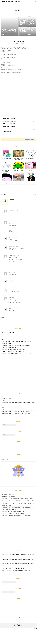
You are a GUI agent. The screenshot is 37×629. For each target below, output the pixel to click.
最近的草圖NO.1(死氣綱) (18, 41)
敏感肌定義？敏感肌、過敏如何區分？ (30, 139)
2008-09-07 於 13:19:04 (15, 280)
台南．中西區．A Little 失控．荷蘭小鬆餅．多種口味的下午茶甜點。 (13, 349)
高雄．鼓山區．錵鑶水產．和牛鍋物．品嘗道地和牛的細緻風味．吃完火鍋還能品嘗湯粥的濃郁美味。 (18, 339)
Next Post (32, 194)
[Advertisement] (18, 83)
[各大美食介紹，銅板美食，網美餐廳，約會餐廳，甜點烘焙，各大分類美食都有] (18, 153)
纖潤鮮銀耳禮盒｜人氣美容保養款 (9, 118)
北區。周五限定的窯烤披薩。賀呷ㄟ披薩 (9, 347)
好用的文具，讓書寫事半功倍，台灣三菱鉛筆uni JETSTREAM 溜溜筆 (14, 413)
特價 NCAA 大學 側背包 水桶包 (9, 123)
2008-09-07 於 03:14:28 (14, 272)
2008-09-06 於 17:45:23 (15, 210)
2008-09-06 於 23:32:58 (15, 246)
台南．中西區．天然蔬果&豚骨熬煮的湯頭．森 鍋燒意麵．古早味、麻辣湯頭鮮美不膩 (16, 353)
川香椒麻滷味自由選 (7, 131)
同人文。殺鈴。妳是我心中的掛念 (8, 332)
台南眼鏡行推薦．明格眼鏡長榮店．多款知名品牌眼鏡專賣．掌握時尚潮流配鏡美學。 (16, 402)
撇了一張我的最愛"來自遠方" (30, 158)
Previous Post (5, 194)
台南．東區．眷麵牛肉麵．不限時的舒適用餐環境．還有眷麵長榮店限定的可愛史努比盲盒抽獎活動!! (18, 407)
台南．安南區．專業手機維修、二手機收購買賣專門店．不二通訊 (13, 411)
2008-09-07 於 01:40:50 (15, 255)
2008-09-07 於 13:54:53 (15, 308)
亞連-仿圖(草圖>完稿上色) (18, 170)
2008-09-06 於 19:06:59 (14, 221)
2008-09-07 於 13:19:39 (15, 289)
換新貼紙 (30, 170)
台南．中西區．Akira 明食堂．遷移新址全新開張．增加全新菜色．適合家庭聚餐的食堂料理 (17, 498)
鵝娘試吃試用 (10, 1)
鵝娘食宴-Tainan (17, 1)
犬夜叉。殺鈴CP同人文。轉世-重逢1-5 (9, 334)
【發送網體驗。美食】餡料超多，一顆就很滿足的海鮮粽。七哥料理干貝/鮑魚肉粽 (16, 345)
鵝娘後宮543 (4, 1)
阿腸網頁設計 (20, 625)
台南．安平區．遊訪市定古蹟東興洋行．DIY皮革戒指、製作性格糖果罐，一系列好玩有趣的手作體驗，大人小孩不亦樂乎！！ (18, 342)
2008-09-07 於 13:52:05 (14, 297)
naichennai (22, 43)
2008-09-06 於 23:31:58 (15, 237)
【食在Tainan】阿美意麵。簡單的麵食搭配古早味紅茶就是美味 (13, 351)
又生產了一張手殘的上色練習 (6, 158)
